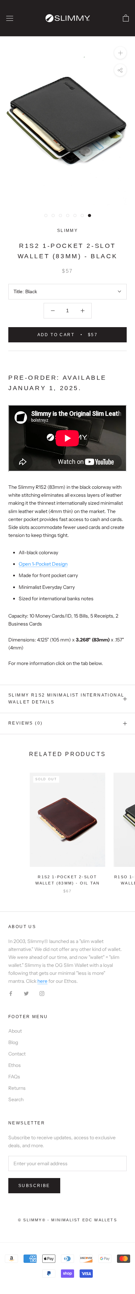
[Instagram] (41, 993)
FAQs (14, 1076)
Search (16, 1099)
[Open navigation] (9, 18)
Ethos (14, 1065)
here (42, 981)
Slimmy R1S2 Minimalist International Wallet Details (66, 698)
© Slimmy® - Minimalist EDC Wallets (67, 1220)
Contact (17, 1054)
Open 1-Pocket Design (43, 564)
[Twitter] (26, 993)
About (15, 1031)
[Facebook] (10, 993)
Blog (13, 1042)
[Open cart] (126, 18)
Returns (17, 1088)
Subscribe (34, 1185)
